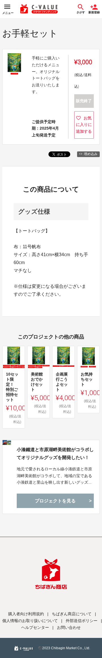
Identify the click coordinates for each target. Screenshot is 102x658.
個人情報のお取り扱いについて (30, 620)
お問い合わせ (69, 627)
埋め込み (90, 154)
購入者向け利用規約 (26, 614)
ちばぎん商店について (72, 614)
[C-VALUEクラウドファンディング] (39, 9)
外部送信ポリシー (81, 620)
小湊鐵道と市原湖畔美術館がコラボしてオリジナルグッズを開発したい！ (55, 453)
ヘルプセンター (35, 627)
